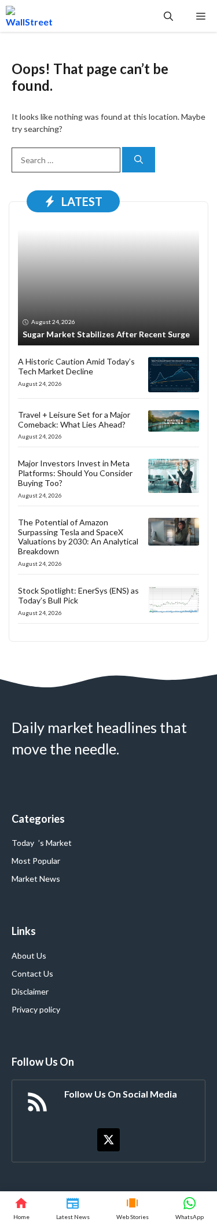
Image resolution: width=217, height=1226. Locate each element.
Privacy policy (36, 1009)
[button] (168, 16)
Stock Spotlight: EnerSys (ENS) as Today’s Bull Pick (78, 595)
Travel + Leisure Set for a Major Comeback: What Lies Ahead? (74, 419)
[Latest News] (73, 1208)
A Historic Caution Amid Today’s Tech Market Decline (76, 366)
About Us (29, 955)
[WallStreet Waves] (29, 16)
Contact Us (32, 973)
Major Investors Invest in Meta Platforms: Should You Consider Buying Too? (75, 473)
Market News (36, 878)
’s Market (55, 843)
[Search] (138, 160)
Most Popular (36, 861)
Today (23, 843)
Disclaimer (30, 991)
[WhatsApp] (189, 1208)
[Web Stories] (132, 1208)
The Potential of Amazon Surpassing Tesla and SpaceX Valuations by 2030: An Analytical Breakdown (78, 536)
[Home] (21, 1208)
